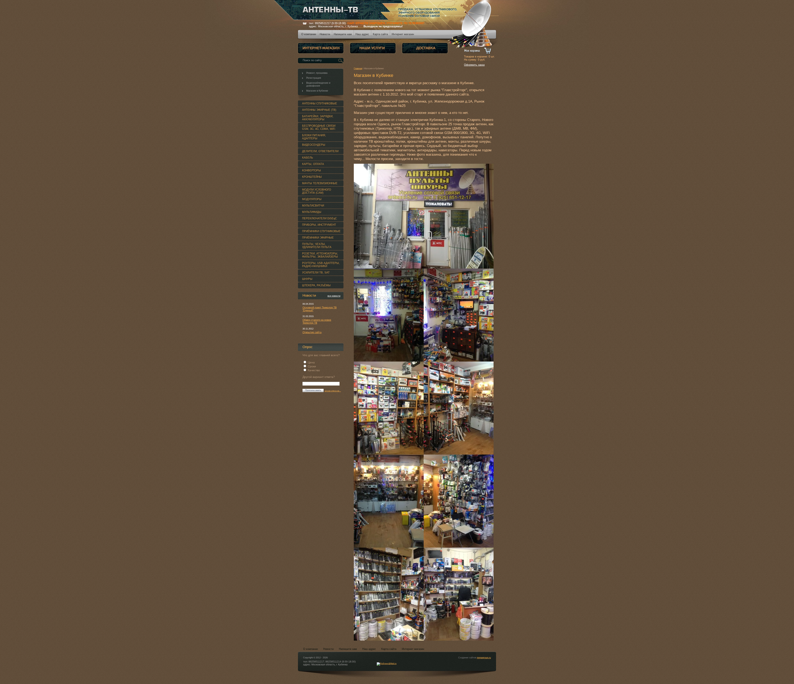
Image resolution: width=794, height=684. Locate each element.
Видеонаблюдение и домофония (318, 84)
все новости (334, 296)
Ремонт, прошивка (317, 73)
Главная (358, 68)
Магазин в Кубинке (317, 90)
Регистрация (313, 77)
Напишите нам (348, 649)
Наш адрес (369, 649)
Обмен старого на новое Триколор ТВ (317, 321)
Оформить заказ (474, 64)
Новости (328, 649)
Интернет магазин (413, 649)
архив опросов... (333, 391)
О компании (310, 649)
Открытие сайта (312, 332)
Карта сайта (388, 649)
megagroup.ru (484, 657)
